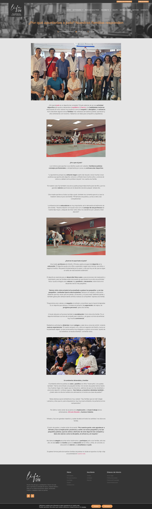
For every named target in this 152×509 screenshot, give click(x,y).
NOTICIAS (135, 10)
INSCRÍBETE (105, 10)
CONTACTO (144, 10)
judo (57, 105)
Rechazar (107, 506)
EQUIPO (115, 10)
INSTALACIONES (125, 10)
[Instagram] (32, 496)
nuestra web (81, 454)
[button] (124, 1)
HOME (69, 10)
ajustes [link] (84, 507)
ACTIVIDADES (77, 10)
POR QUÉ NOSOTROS (92, 10)
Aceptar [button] (96, 506)
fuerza (83, 107)
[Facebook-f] (28, 496)
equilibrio (75, 107)
